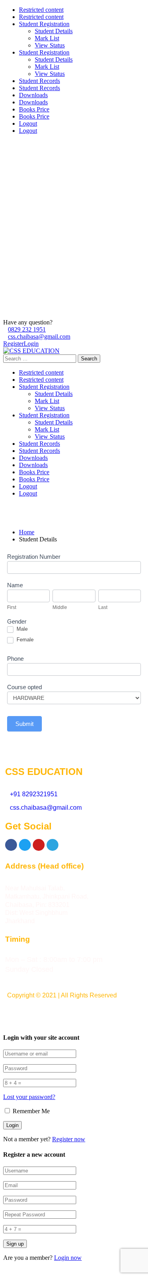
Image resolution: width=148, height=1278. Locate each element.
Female (24, 640)
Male (21, 629)
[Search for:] (40, 358)
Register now (68, 1139)
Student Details (54, 31)
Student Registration (44, 24)
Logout (28, 123)
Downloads (33, 95)
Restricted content (41, 9)
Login (31, 343)
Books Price (34, 109)
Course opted (24, 687)
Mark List (47, 38)
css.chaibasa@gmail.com (39, 336)
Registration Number (33, 556)
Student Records (39, 80)
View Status (50, 45)
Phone (15, 658)
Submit (24, 723)
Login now (68, 1257)
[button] (73, 1014)
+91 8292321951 (34, 794)
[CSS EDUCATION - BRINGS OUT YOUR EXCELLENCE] (31, 350)
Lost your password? (29, 1096)
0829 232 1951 (27, 329)
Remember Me (30, 1111)
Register (13, 343)
